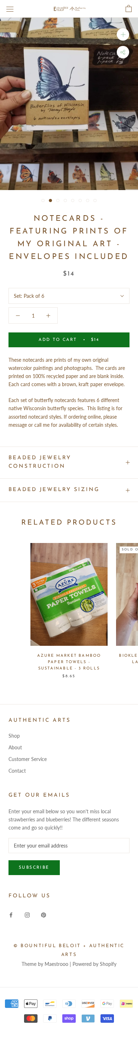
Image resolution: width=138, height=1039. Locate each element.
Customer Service (27, 759)
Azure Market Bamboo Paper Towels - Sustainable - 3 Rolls (69, 662)
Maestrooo (56, 964)
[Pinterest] (43, 914)
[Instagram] (27, 914)
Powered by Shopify (94, 964)
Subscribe (34, 868)
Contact (17, 771)
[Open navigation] (9, 8)
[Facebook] (10, 914)
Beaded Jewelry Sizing (53, 489)
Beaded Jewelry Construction (39, 462)
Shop (14, 736)
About (15, 747)
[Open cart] (129, 8)
